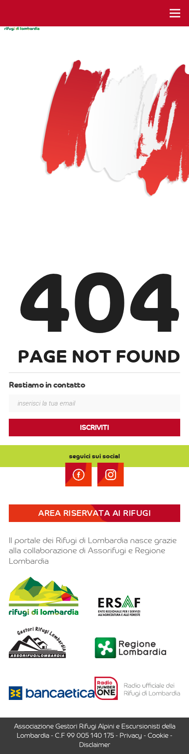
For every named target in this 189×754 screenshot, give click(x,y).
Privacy (131, 736)
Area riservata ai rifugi (94, 513)
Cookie (158, 736)
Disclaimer (94, 745)
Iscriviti (94, 427)
